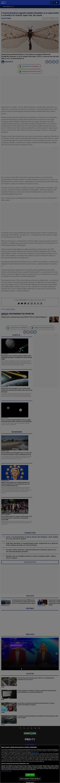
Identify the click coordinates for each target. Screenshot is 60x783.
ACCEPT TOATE (30, 774)
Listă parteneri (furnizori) (6, 771)
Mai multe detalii (35, 752)
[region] (30, 764)
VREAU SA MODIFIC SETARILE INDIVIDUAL (30, 778)
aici (2, 758)
